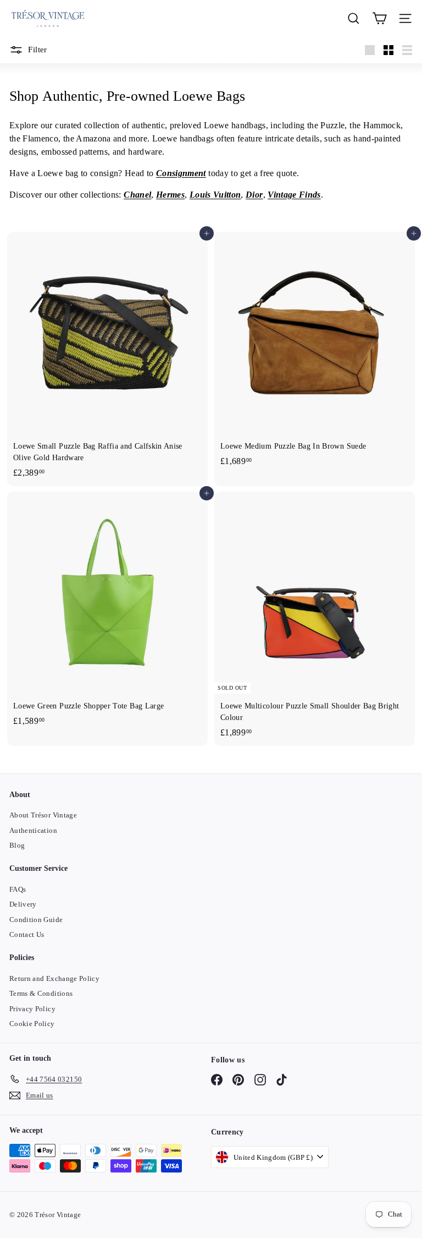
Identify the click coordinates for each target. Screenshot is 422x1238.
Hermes (170, 194)
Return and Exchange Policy (54, 978)
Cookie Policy (32, 1023)
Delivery (23, 904)
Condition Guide (36, 919)
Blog (17, 845)
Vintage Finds (294, 194)
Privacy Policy (32, 1009)
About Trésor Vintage (43, 815)
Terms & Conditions (41, 993)
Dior (254, 194)
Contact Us (27, 934)
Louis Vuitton (215, 194)
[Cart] (379, 18)
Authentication (33, 830)
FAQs (17, 889)
